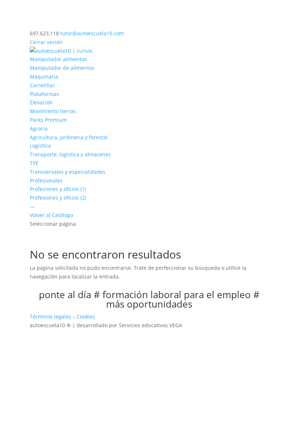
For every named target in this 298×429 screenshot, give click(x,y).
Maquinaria (44, 76)
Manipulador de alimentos (62, 67)
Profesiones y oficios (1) (58, 188)
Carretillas (42, 85)
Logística (40, 145)
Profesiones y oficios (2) (58, 197)
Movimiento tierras (53, 111)
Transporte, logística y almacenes (70, 154)
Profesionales (46, 180)
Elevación (41, 102)
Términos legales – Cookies (62, 316)
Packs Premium (48, 119)
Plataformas (44, 94)
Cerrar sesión (46, 42)
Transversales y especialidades (67, 171)
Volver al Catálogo (51, 215)
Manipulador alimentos (58, 59)
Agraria (39, 128)
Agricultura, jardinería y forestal (69, 137)
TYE (34, 163)
